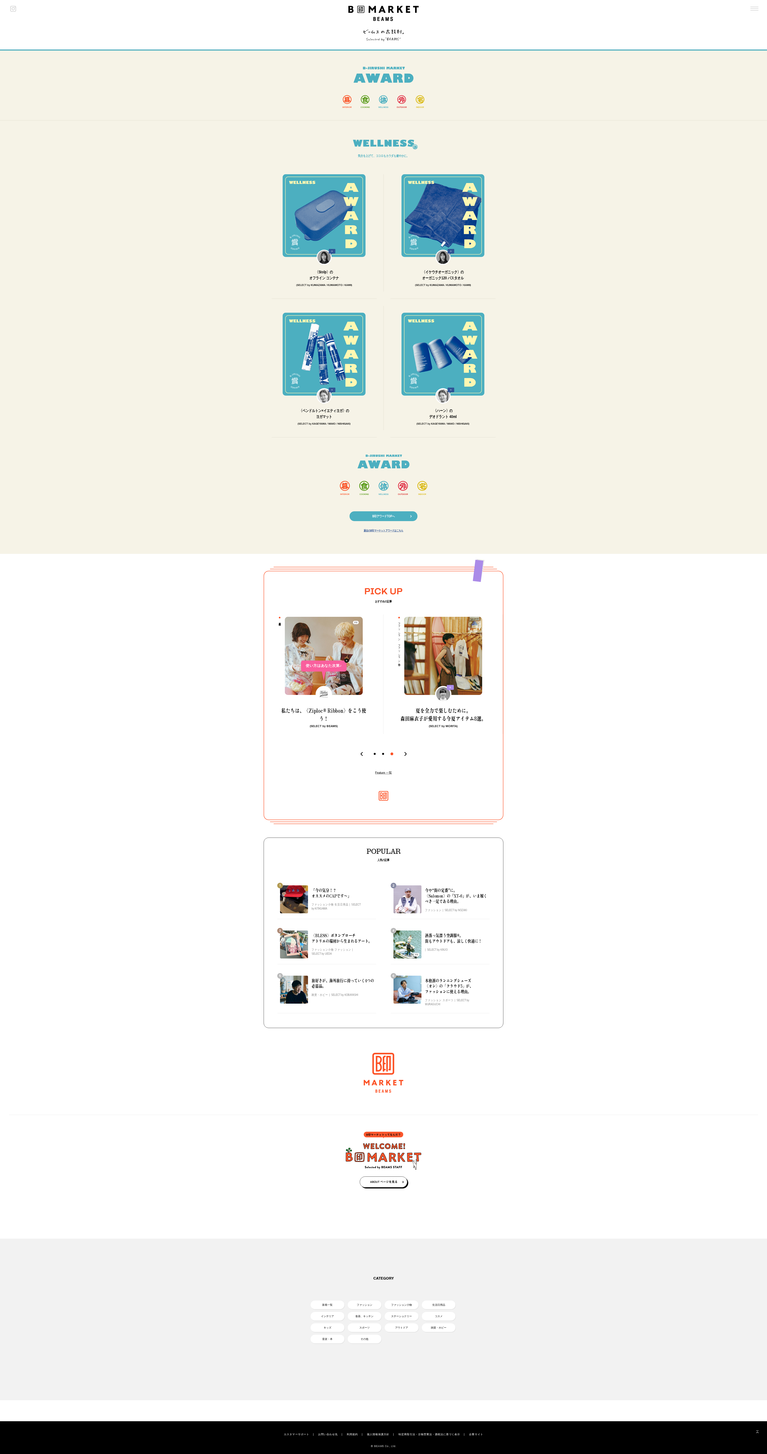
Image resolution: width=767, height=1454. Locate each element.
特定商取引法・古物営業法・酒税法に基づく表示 (429, 1434)
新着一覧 (327, 1304)
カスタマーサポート (296, 1434)
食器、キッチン (364, 1316)
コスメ (439, 1316)
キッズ (327, 1327)
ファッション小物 (401, 1304)
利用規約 (352, 1434)
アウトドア (401, 1327)
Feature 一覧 (383, 772)
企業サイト (476, 1434)
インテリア (327, 1316)
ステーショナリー (401, 1316)
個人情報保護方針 (378, 1434)
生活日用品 (438, 1304)
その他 (364, 1339)
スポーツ (364, 1327)
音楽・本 (327, 1339)
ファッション (364, 1304)
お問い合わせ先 (328, 1434)
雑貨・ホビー (438, 1327)
